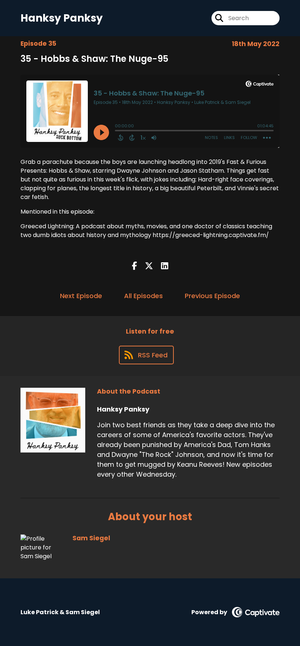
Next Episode (81, 295)
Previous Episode (212, 295)
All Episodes (143, 295)
